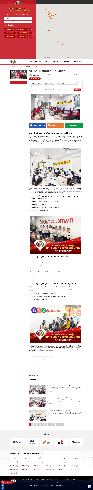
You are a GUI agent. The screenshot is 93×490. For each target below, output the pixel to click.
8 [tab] (21, 38)
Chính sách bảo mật (59, 485)
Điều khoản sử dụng (49, 485)
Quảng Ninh (50, 458)
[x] (35, 2)
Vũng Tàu (50, 469)
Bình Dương (74, 469)
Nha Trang (26, 469)
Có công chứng (79, 84)
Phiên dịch (47, 62)
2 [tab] (13, 38)
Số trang (32, 86)
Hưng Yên (26, 458)
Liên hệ (37, 485)
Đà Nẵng (62, 465)
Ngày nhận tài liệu (47, 86)
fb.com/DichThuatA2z (27, 479)
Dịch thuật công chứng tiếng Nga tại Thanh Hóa (59, 385)
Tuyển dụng (32, 485)
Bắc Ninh (62, 458)
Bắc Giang (62, 461)
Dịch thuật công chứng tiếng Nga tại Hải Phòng (29, 66)
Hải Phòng (38, 458)
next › (57, 424)
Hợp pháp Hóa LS (56, 62)
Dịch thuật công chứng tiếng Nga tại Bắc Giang (58, 398)
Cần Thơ (62, 469)
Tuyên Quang (75, 461)
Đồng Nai (14, 473)
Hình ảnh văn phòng (77, 62)
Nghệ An (26, 465)
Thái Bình (50, 461)
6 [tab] (18, 38)
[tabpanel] (10, 33)
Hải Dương (74, 458)
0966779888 (46, 482)
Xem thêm (50, 391)
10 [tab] (23, 38)
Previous (2, 33)
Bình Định (74, 465)
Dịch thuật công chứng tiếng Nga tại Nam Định (58, 410)
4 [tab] (16, 38)
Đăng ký (42, 485)
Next (34, 33)
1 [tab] (12, 38)
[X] (31, 61)
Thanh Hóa (14, 465)
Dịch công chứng (38, 62)
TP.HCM (37, 469)
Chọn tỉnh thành (9, 25)
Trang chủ (12, 66)
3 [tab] (14, 38)
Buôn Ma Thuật (15, 469)
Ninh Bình (26, 461)
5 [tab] (17, 38)
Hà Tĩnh (37, 465)
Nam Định (14, 461)
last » (62, 424)
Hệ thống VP (66, 62)
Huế (49, 465)
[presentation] (8, 442)
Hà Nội (13, 458)
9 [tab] (22, 38)
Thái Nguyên (38, 461)
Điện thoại (64, 87)
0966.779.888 (40, 482)
